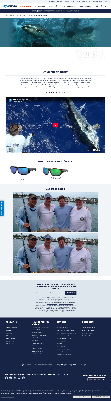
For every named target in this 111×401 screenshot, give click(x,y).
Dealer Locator (35, 340)
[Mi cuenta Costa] (101, 6)
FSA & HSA (59, 343)
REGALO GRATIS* (25, 6)
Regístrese (71, 293)
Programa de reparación (37, 343)
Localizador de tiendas (100, 2)
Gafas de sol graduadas (11, 327)
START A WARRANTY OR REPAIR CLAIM (40, 327)
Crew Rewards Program (54, 2)
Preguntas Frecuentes (36, 348)
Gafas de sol (40, 6)
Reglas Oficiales (66, 302)
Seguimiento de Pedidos (37, 332)
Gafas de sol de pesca (11, 343)
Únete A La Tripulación (87, 333)
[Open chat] (2, 208)
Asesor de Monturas (61, 352)
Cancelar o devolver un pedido (38, 335)
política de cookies (53, 393)
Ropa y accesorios (68, 6)
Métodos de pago (35, 346)
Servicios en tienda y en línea (63, 335)
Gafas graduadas (10, 335)
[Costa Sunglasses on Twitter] (10, 378)
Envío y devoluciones (36, 338)
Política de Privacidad (52, 304)
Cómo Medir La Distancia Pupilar (64, 354)
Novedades (8, 330)
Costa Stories (85, 6)
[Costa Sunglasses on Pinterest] (23, 378)
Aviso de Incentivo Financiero (66, 304)
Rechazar (81, 396)
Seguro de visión (61, 341)
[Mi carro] (105, 6)
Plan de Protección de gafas (63, 349)
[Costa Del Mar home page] (10, 6)
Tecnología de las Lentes (88, 330)
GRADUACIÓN (53, 6)
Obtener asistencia (35, 330)
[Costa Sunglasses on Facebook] (6, 378)
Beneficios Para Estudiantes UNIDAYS (65, 330)
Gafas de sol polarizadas (12, 325)
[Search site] (97, 6)
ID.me (58, 325)
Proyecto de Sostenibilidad (88, 327)
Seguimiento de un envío (83, 2)
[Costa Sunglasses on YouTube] (19, 378)
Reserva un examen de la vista (64, 338)
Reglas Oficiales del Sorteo (37, 354)
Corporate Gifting (61, 346)
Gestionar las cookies (7, 397)
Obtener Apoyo (69, 2)
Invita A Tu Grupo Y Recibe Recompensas (66, 333)
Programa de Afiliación (62, 327)
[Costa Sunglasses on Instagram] (15, 378)
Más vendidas (9, 333)
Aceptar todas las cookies (100, 396)
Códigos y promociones (37, 351)
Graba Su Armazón (10, 341)
